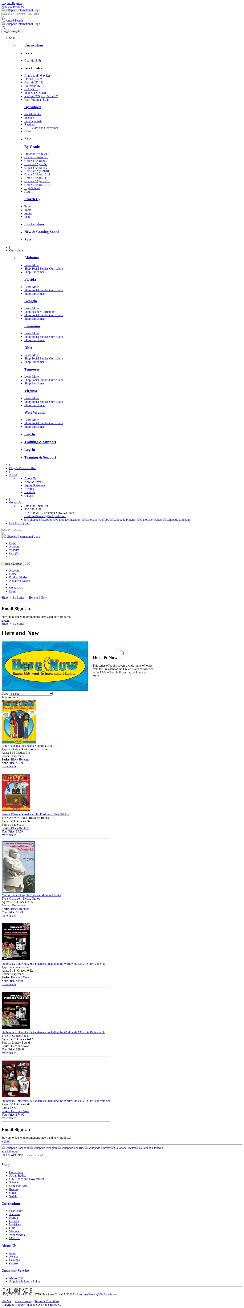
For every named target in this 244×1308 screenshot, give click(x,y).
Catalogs (29, 492)
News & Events (33, 481)
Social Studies (32, 114)
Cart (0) (13, 553)
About (13, 475)
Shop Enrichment (34, 272)
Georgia (30, 301)
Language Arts (33, 121)
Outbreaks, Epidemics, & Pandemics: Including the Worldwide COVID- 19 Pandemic (53, 963)
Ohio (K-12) (31, 89)
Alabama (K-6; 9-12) (37, 75)
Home (13, 574)
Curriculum (33, 45)
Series (28, 213)
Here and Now (38, 597)
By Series (18, 597)
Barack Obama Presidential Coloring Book (27, 745)
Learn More (31, 265)
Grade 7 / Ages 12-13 (37, 181)
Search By (32, 199)
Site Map (7, 1301)
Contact (7, 6)
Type (27, 206)
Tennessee (31, 369)
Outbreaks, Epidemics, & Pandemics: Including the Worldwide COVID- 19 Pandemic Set (56, 1100)
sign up (6, 620)
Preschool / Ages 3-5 (36, 153)
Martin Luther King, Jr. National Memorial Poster (31, 895)
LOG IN (14, 1238)
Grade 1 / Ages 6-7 (35, 160)
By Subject (32, 107)
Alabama (31, 258)
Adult (27, 191)
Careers (29, 495)
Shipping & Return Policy (24, 1281)
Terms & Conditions (47, 1301)
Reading (29, 124)
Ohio (28, 348)
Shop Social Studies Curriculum (43, 268)
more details (9, 766)
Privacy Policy (23, 1301)
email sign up (10, 1151)
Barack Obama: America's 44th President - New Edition (35, 814)
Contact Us (16, 502)
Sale (27, 139)
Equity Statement (34, 485)
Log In (29, 434)
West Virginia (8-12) (36, 99)
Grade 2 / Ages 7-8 (35, 164)
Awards (29, 488)
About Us (30, 478)
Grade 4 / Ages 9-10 (36, 171)
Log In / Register (12, 3)
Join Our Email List (36, 506)
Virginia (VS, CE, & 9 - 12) (41, 96)
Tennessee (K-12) (35, 92)
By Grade (32, 147)
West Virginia (35, 412)
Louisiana (32, 326)
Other (27, 131)
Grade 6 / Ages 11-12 (37, 177)
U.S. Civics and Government (41, 128)
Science (29, 117)
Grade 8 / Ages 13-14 (37, 184)
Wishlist (14, 550)
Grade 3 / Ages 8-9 (35, 167)
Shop (12, 37)
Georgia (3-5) (32, 60)
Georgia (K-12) (33, 82)
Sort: (5, 693)
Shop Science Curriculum (39, 311)
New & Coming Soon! (41, 232)
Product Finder (18, 577)
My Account (16, 1278)
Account (14, 546)
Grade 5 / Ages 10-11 (37, 174)
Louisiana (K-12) (34, 85)
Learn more (16, 1210)
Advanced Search (12, 20)
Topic (27, 209)
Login (12, 543)
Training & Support (40, 442)
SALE (13, 1196)
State (27, 216)
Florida (30, 279)
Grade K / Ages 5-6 (36, 157)
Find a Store (34, 224)
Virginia (30, 391)
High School (32, 188)
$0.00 (18, 6)
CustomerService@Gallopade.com (45, 516)
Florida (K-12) (33, 79)
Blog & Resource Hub (22, 468)
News (12, 1253)
